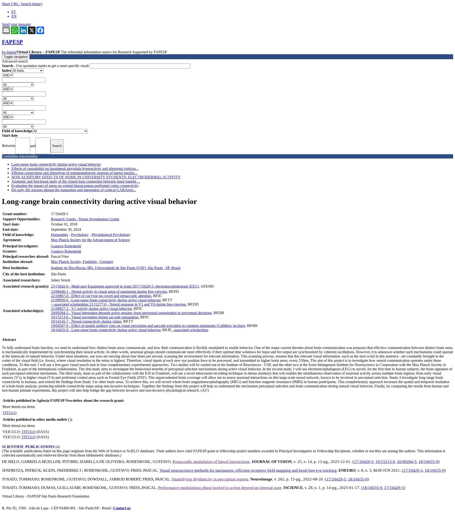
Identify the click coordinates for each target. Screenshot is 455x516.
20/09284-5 (407, 461)
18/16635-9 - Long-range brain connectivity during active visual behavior (105, 330)
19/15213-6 (385, 461)
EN (14, 16)
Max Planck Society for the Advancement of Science (90, 240)
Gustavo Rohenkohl (66, 246)
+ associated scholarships (70, 304)
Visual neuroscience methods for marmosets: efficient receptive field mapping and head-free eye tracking (248, 470)
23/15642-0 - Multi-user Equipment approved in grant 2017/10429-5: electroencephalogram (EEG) (125, 286)
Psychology (80, 235)
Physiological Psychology (111, 235)
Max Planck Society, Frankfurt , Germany (82, 262)
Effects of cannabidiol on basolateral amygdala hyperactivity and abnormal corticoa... (74, 169)
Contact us (122, 508)
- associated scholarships (189, 330)
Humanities (59, 235)
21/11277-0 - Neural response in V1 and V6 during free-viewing (137, 304)
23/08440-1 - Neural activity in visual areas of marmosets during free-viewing (109, 292)
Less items (27, 407)
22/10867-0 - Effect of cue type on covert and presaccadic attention (101, 296)
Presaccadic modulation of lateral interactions (211, 461)
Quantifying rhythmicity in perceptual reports (210, 479)
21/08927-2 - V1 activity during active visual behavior (91, 309)
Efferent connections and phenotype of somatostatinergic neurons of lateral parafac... (74, 173)
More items (10, 407)
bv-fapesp (9, 52)
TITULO (10, 413)
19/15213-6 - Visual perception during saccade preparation (94, 317)
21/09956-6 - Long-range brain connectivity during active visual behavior (105, 300)
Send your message (16, 24)
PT (13, 12)
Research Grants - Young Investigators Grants (85, 219)
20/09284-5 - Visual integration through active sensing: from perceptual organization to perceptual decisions (131, 313)
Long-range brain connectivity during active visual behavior (56, 164)
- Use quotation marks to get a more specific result (46, 66)
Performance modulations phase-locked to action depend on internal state (220, 487)
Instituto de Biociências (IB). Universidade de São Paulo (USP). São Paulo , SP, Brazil (115, 268)
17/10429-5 (363, 461)
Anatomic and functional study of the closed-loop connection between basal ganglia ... (75, 181)
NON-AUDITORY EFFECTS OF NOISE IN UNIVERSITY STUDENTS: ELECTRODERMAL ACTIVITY (96, 177)
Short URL (10, 4)
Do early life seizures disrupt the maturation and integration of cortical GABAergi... (73, 190)
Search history (31, 4)
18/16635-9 (428, 461)
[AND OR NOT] (8, 75)
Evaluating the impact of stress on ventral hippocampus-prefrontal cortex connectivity (75, 186)
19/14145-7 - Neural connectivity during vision (86, 321)
